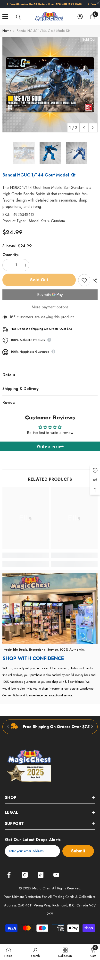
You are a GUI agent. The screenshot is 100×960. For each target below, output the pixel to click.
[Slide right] (92, 727)
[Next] (93, 127)
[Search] (18, 17)
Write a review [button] (50, 446)
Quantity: (10, 255)
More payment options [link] (50, 307)
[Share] (94, 280)
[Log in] (80, 16)
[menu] (5, 16)
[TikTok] (40, 875)
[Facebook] (9, 875)
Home (6, 30)
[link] (25, 555)
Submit (78, 851)
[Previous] (84, 127)
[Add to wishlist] (84, 280)
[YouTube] (56, 875)
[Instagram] (25, 875)
